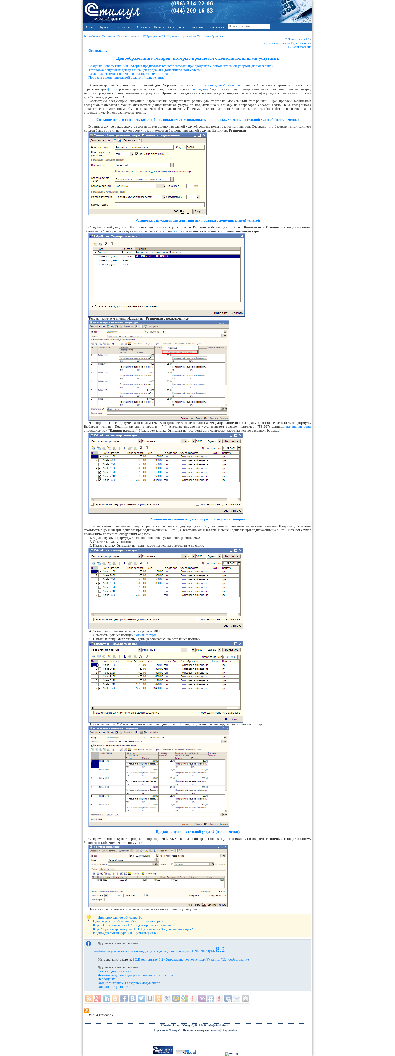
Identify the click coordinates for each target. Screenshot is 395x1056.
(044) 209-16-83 (192, 10)
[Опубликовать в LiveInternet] (150, 998)
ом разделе (199, 89)
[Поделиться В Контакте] (132, 998)
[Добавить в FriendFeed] (210, 998)
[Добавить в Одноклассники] (158, 998)
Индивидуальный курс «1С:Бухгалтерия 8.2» (126, 933)
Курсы (104, 27)
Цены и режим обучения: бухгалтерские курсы (128, 921)
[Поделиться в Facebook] (124, 998)
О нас (89, 27)
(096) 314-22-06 (192, 3)
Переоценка (106, 979)
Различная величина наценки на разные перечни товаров (130, 73)
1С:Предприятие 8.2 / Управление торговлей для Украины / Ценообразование (191, 959)
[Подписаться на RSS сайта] (89, 998)
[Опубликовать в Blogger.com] (115, 998)
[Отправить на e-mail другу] (236, 998)
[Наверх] (245, 998)
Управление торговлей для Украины (287, 43)
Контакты (197, 27)
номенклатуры (145, 635)
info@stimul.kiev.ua (219, 1025)
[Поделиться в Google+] (97, 998)
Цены (157, 27)
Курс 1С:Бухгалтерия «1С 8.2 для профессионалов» (132, 925)
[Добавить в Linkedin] (106, 998)
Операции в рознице (113, 987)
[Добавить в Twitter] (141, 998)
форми (112, 89)
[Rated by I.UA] (186, 1053)
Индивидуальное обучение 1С (120, 917)
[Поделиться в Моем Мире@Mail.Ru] (176, 998)
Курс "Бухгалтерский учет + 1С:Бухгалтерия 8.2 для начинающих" (143, 929)
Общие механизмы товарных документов (129, 983)
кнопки (179, 231)
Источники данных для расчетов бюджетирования (135, 975)
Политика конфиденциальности (201, 1030)
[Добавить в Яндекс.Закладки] (193, 998)
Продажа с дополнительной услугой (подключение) (126, 77)
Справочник (176, 27)
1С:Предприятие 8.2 (296, 39)
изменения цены (298, 426)
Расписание (122, 27)
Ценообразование (299, 46)
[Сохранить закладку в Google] (184, 998)
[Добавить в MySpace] (228, 998)
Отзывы (142, 27)
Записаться (217, 27)
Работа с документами (114, 971)
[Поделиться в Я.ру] (219, 998)
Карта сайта (230, 1030)
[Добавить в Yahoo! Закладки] (202, 998)
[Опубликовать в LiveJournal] (167, 998)
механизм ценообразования (219, 85)
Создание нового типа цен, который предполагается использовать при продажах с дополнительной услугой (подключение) (180, 66)
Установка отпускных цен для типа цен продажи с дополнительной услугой (145, 70)
